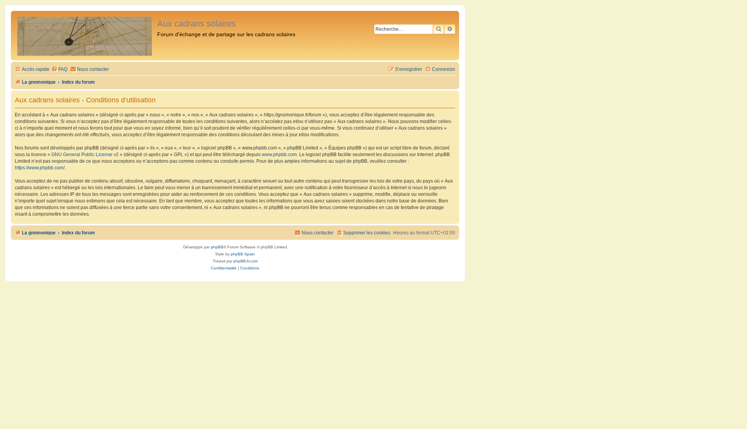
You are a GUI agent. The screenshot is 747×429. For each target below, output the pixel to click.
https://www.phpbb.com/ (40, 168)
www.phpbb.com (279, 154)
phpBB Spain (243, 254)
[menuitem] (59, 69)
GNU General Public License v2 (85, 154)
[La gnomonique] (85, 35)
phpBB (217, 247)
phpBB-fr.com (245, 261)
